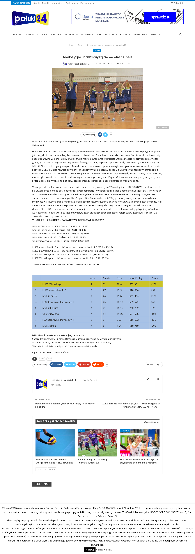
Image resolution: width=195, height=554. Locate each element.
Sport (154, 34)
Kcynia (124, 34)
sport (49, 359)
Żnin (28, 34)
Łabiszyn (139, 34)
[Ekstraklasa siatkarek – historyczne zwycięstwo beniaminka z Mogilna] (140, 442)
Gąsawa (86, 34)
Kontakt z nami (87, 3)
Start (19, 34)
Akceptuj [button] (90, 549)
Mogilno (70, 34)
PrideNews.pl (72, 3)
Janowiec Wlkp (105, 34)
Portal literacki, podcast (53, 3)
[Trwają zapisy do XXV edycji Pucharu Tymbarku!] (97, 442)
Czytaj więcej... (104, 549)
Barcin (55, 34)
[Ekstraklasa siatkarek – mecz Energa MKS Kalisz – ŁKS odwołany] (55, 442)
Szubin (41, 34)
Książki (37, 3)
